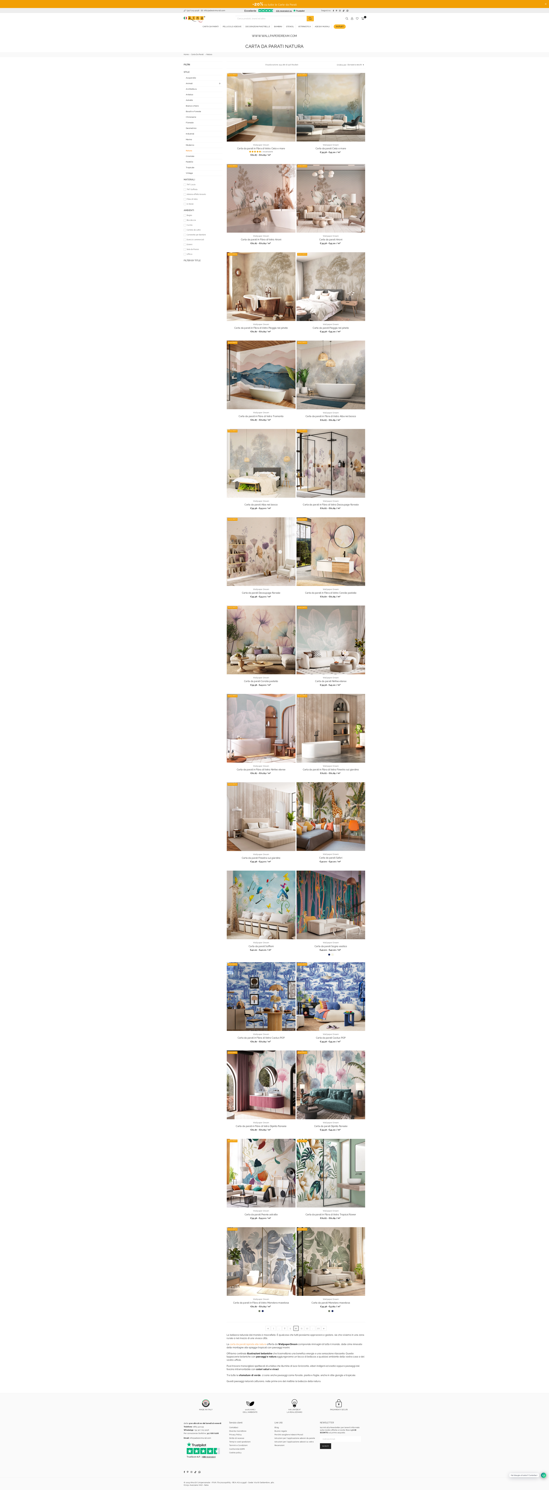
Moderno (190, 145)
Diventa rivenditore (237, 1431)
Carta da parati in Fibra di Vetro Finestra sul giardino (331, 769)
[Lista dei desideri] (357, 18)
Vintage (189, 173)
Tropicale (190, 167)
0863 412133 (198, 1427)
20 (318, 1328)
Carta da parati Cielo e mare (331, 148)
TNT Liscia (191, 185)
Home (186, 54)
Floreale (190, 123)
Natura (189, 151)
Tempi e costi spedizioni (240, 1442)
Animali (189, 83)
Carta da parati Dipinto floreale (330, 1126)
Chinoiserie (191, 117)
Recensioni (279, 1445)
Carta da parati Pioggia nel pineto (331, 328)
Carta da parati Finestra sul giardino (261, 858)
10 (296, 1328)
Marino (189, 139)
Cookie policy (235, 1453)
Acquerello (191, 78)
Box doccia (191, 220)
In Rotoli (190, 204)
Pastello (189, 162)
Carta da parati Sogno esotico (331, 946)
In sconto (232, 75)
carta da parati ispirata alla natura (248, 1344)
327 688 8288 (213, 1433)
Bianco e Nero (192, 106)
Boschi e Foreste (193, 111)
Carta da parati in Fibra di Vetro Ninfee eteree (261, 769)
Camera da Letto (194, 230)
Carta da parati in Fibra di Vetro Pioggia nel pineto (261, 328)
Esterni (189, 244)
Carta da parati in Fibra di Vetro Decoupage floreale (331, 504)
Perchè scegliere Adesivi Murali (288, 1435)
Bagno (189, 215)
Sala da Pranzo (193, 249)
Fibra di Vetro (192, 199)
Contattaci (233, 1427)
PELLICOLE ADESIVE (232, 26)
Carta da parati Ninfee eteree (330, 681)
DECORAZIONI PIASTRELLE (257, 26)
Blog (276, 1427)
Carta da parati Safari (330, 857)
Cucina (190, 225)
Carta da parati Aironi (330, 239)
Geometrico (191, 128)
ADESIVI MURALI (322, 26)
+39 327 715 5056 (201, 1430)
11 (302, 1328)
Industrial (190, 134)
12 (307, 1328)
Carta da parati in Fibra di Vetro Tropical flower (331, 1214)
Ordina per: (342, 65)
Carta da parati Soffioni (261, 946)
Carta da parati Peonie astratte (261, 1214)
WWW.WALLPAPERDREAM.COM (274, 36)
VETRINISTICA (304, 26)
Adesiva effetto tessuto (196, 194)
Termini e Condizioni (238, 1445)
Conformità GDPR (237, 1449)
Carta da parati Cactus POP (331, 1037)
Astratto (189, 100)
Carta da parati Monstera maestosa (331, 1302)
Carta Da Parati (197, 54)
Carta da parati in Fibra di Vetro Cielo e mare (261, 148)
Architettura (191, 89)
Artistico (189, 95)
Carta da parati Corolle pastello (261, 681)
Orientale (190, 156)
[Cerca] (310, 18)
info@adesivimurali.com (214, 10)
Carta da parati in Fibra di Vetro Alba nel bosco (331, 416)
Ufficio (189, 254)
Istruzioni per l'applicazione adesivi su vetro (294, 1442)
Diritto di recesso (236, 1438)
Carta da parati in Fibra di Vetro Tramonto (261, 416)
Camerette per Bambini (196, 235)
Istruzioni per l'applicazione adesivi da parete (294, 1438)
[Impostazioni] (352, 18)
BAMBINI (278, 26)
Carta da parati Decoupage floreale (261, 593)
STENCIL (290, 26)
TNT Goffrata (192, 189)
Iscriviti (325, 1446)
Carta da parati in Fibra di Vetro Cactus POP (261, 1037)
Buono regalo (280, 1431)
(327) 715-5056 (192, 10)
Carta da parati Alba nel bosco (261, 504)
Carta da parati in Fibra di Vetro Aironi (261, 239)
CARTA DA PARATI (211, 26)
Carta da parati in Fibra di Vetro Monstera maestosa (261, 1302)
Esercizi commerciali (195, 240)
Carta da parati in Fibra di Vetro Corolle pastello (331, 593)
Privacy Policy (235, 1435)
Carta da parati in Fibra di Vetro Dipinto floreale (261, 1126)
